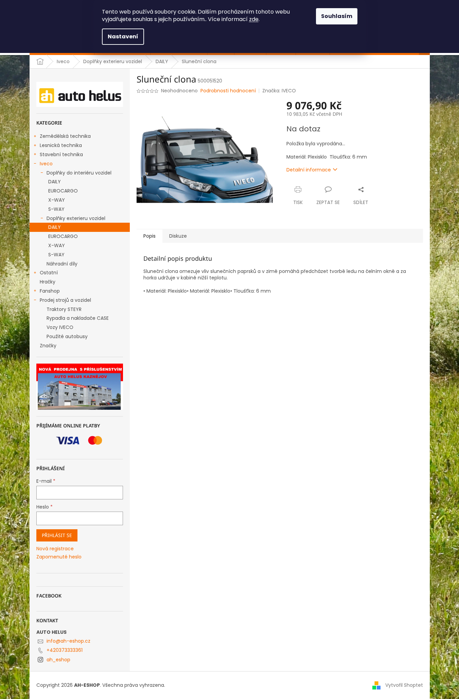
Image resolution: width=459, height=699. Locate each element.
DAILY (54, 181)
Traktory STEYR (64, 309)
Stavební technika (61, 154)
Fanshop (50, 291)
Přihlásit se (57, 535)
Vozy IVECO (60, 327)
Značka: (279, 90)
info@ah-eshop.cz (68, 641)
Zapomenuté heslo (59, 557)
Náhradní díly (62, 263)
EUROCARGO (63, 190)
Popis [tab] (149, 236)
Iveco (46, 163)
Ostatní (49, 272)
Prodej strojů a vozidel (65, 300)
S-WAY (56, 209)
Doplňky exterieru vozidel (76, 218)
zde (254, 19)
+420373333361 (65, 650)
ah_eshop (58, 659)
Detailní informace (308, 169)
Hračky (47, 281)
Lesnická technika (61, 145)
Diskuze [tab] (178, 236)
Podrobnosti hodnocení (228, 91)
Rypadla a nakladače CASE (78, 318)
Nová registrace (55, 549)
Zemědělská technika (65, 136)
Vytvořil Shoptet (404, 685)
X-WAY (56, 200)
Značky (48, 345)
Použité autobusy (67, 336)
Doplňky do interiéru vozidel (79, 172)
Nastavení (123, 36)
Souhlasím (336, 16)
